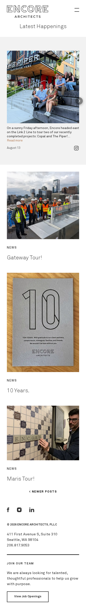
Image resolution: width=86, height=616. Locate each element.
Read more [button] (15, 140)
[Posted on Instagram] (76, 148)
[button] (7, 101)
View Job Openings (27, 596)
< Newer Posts (43, 491)
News (12, 247)
